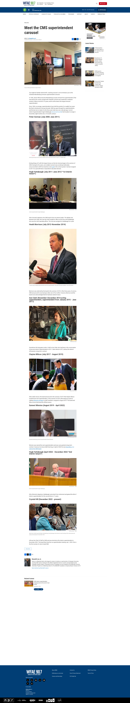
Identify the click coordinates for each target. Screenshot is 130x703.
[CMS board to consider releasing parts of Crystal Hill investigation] (89, 73)
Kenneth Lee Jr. (32, 38)
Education (26, 22)
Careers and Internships (57, 676)
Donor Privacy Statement (75, 673)
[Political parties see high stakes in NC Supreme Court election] (89, 50)
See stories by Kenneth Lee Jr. (40, 568)
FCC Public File (73, 676)
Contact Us (72, 670)
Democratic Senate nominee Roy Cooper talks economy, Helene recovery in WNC (99, 84)
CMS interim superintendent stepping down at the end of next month (41, 583)
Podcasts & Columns (59, 14)
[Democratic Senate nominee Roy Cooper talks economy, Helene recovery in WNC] (89, 83)
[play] (25, 10)
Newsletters (101, 14)
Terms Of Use (91, 673)
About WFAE (54, 670)
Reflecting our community (57, 673)
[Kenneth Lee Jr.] (27, 562)
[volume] (29, 9)
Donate (103, 3)
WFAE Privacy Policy (92, 670)
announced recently (56, 112)
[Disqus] (65, 612)
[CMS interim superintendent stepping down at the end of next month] (28, 584)
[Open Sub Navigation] (26, 14)
